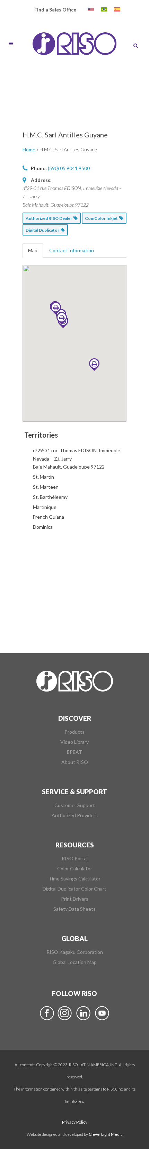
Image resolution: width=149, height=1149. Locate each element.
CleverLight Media (106, 1134)
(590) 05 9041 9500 (69, 168)
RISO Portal (75, 858)
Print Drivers (74, 899)
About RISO (74, 762)
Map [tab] (32, 250)
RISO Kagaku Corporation (74, 952)
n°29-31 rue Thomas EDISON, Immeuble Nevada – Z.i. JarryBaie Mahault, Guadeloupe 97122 (76, 458)
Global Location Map (75, 962)
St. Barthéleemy (50, 497)
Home (29, 149)
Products (74, 732)
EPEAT (74, 752)
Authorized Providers (75, 815)
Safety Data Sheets (74, 909)
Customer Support (74, 805)
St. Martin (43, 477)
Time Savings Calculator (74, 879)
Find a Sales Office (55, 10)
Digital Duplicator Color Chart (74, 889)
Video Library (74, 742)
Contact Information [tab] (71, 250)
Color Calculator (74, 869)
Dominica (43, 527)
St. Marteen (46, 487)
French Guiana (48, 517)
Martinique (44, 507)
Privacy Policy (74, 1122)
